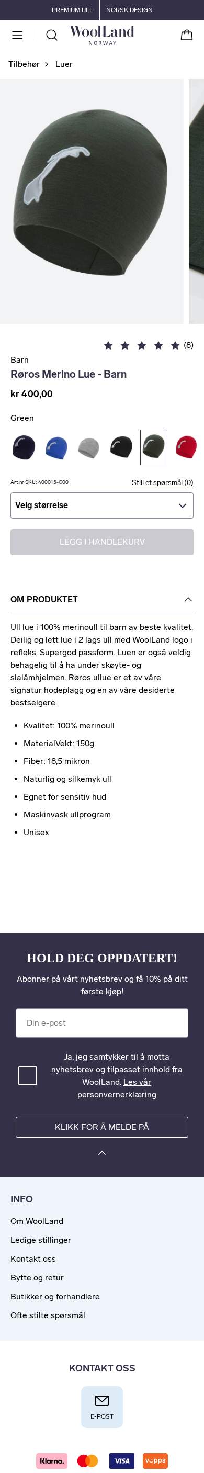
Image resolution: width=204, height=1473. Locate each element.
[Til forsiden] (133, 35)
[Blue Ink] (24, 447)
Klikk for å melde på (102, 1127)
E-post (102, 1416)
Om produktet (44, 599)
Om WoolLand (36, 1221)
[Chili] (186, 447)
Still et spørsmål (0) (163, 482)
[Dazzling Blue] (56, 447)
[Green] (153, 447)
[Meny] (17, 35)
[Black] (121, 447)
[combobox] (102, 505)
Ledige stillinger (40, 1240)
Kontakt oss (33, 1259)
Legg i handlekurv (102, 542)
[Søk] (52, 35)
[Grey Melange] (89, 447)
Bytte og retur (37, 1278)
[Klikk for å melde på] (102, 1154)
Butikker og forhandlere (55, 1296)
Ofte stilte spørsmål (47, 1315)
